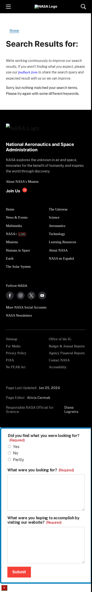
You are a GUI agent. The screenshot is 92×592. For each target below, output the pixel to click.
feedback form (28, 72)
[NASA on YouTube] (42, 295)
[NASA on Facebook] (10, 295)
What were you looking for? (40, 470)
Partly (18, 459)
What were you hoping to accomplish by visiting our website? (43, 520)
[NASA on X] (31, 295)
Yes (16, 446)
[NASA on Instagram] (21, 295)
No (15, 453)
